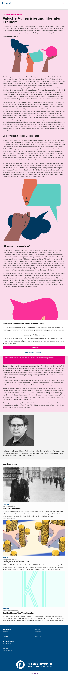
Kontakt (37, 634)
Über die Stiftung (7, 650)
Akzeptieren (34, 347)
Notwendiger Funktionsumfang (34, 335)
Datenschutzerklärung (9, 634)
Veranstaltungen (7, 643)
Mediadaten (6, 636)
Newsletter (38, 636)
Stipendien (5, 648)
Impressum (5, 631)
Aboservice (38, 631)
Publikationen (6, 645)
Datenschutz (29, 352)
